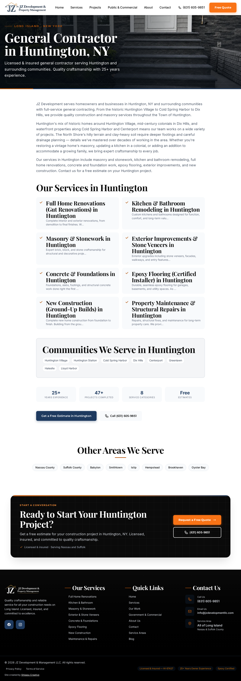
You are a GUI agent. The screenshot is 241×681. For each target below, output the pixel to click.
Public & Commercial (122, 7)
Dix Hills (138, 360)
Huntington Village (56, 360)
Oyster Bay (199, 467)
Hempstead (152, 467)
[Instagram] (20, 624)
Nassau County (45, 467)
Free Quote (223, 7)
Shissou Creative (30, 674)
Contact (165, 7)
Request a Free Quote (194, 520)
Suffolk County (72, 467)
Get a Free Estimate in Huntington (66, 416)
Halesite (50, 368)
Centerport (156, 360)
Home (59, 7)
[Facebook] (9, 624)
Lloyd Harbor (69, 368)
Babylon (95, 467)
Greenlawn (175, 360)
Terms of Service (35, 668)
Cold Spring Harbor (115, 360)
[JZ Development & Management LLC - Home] (25, 7)
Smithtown (115, 467)
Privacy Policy (13, 668)
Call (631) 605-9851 (123, 416)
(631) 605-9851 (200, 532)
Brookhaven (175, 467)
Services (76, 7)
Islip (134, 467)
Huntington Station (85, 360)
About (148, 7)
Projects (95, 7)
